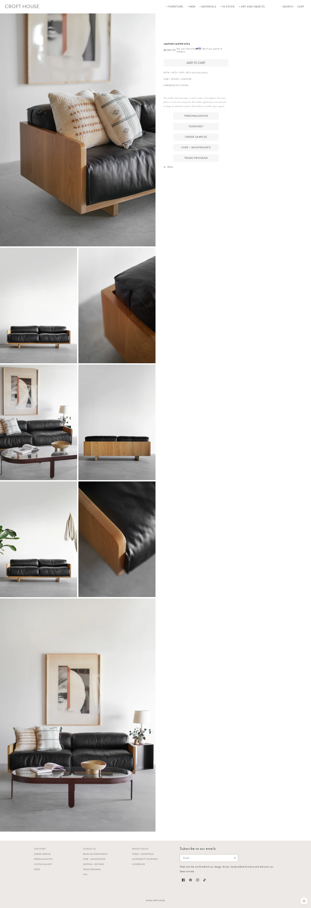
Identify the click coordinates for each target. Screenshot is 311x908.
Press (37, 869)
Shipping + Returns (93, 864)
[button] (174, 6)
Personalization (196, 116)
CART (300, 6)
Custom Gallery (43, 864)
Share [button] (170, 166)
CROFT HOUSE (159, 900)
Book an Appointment (95, 854)
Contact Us (89, 849)
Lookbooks (138, 864)
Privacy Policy (140, 849)
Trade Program (196, 158)
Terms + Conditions (143, 854)
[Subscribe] (234, 858)
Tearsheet (196, 126)
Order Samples (196, 137)
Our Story (40, 849)
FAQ (85, 874)
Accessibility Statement (145, 859)
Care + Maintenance (196, 147)
